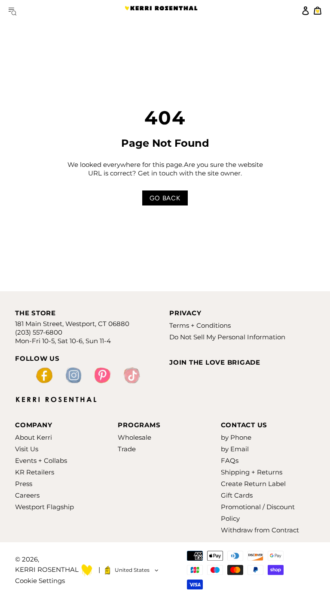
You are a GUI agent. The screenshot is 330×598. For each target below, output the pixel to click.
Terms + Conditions (200, 325)
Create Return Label (253, 484)
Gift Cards (237, 495)
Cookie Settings (40, 581)
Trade (127, 449)
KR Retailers (34, 472)
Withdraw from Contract (260, 530)
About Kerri (33, 437)
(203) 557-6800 (38, 332)
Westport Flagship (44, 507)
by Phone (236, 437)
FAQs (229, 460)
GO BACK (165, 198)
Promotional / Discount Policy (258, 512)
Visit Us (26, 449)
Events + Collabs (41, 460)
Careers (27, 495)
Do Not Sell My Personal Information (227, 337)
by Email (235, 449)
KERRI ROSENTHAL (161, 11)
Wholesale (134, 437)
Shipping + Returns (251, 472)
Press (23, 484)
